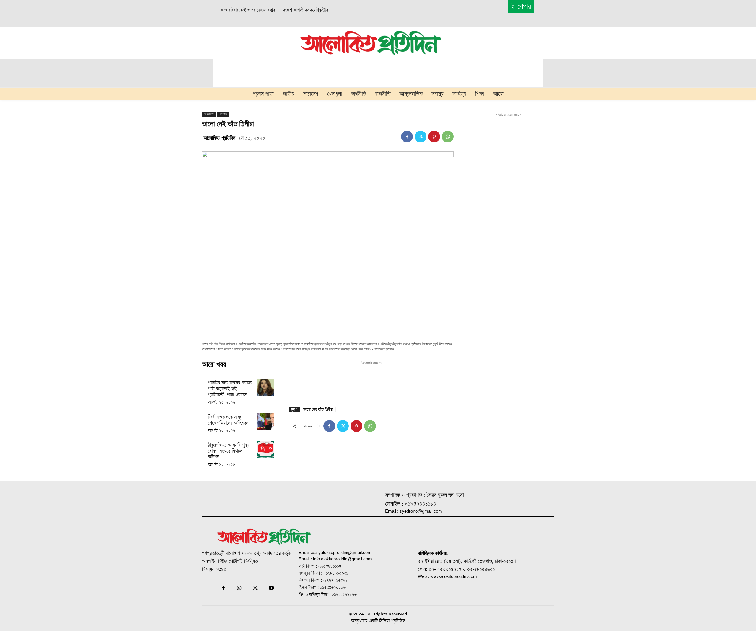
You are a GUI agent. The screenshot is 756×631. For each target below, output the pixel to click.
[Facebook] (407, 136)
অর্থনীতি (209, 114)
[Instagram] (239, 588)
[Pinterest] (434, 136)
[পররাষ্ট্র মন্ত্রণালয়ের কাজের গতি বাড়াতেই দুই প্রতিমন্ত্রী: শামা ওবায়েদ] (265, 387)
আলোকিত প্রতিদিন (219, 138)
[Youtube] (271, 588)
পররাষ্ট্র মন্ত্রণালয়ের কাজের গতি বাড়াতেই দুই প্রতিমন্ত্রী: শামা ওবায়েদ (230, 388)
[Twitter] (420, 136)
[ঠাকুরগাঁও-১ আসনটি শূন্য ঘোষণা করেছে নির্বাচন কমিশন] (265, 449)
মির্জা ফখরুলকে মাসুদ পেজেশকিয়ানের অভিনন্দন (228, 420)
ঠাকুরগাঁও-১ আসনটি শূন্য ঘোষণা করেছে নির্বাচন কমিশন (228, 451)
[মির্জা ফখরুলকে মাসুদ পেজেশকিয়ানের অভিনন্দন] (265, 421)
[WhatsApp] (448, 136)
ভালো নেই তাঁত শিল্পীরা (318, 409)
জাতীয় (223, 114)
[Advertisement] (232, 42)
